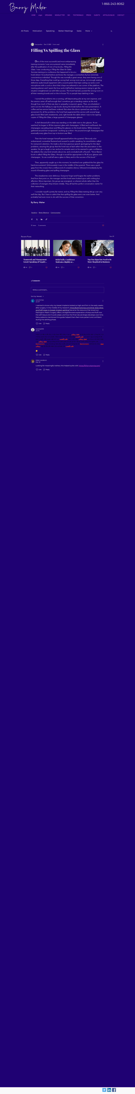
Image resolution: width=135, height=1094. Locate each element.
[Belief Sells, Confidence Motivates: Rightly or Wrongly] (67, 248)
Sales (79, 31)
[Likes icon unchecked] (37, 323)
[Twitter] (104, 1090)
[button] (108, 15)
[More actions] (103, 44)
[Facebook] (114, 1090)
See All (112, 236)
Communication (55, 212)
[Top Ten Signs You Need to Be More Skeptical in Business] (99, 248)
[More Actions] (103, 301)
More (87, 31)
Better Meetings (65, 31)
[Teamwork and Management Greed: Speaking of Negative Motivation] (35, 248)
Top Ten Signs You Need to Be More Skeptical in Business (99, 260)
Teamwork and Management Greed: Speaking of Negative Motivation (35, 260)
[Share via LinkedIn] (41, 219)
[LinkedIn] (109, 1090)
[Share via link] (46, 219)
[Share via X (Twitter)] (37, 219)
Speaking (50, 31)
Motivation (37, 31)
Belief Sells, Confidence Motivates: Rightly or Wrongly (65, 260)
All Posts (25, 31)
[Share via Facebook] (32, 219)
